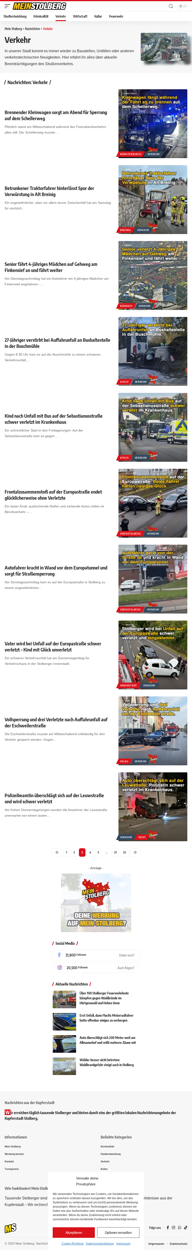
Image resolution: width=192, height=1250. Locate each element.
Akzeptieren (74, 1232)
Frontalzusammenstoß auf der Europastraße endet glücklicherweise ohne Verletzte (53, 495)
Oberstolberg (130, 533)
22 (124, 852)
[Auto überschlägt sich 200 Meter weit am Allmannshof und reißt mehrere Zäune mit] (64, 1044)
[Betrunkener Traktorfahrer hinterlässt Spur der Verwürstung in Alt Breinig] (152, 199)
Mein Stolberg (24, 1243)
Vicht (142, 837)
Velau (124, 761)
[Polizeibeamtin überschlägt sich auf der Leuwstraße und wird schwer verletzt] (152, 806)
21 (115, 852)
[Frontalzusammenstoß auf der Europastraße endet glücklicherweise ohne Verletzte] (152, 503)
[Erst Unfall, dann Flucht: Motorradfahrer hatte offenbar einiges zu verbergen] (64, 1022)
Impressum (123, 1243)
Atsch (124, 381)
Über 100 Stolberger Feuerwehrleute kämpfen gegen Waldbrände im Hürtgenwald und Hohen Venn (104, 998)
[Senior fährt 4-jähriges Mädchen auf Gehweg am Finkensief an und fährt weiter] (152, 275)
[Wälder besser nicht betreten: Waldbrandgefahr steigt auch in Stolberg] (64, 1066)
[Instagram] (96, 968)
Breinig (125, 230)
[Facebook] (96, 955)
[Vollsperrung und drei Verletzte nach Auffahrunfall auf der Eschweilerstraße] (152, 730)
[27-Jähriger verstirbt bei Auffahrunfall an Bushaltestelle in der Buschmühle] (152, 351)
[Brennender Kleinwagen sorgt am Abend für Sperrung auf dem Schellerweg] (152, 123)
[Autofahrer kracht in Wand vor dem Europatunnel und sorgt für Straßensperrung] (152, 579)
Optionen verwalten (118, 1232)
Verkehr (153, 154)
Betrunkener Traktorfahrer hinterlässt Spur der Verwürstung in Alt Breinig (49, 191)
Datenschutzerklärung (100, 1243)
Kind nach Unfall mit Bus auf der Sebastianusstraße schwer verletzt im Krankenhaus (54, 419)
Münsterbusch (130, 154)
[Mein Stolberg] (39, 6)
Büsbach (126, 306)
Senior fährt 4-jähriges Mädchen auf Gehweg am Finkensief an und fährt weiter (51, 267)
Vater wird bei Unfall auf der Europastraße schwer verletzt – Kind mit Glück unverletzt (53, 646)
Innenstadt (128, 685)
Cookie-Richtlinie (73, 1243)
